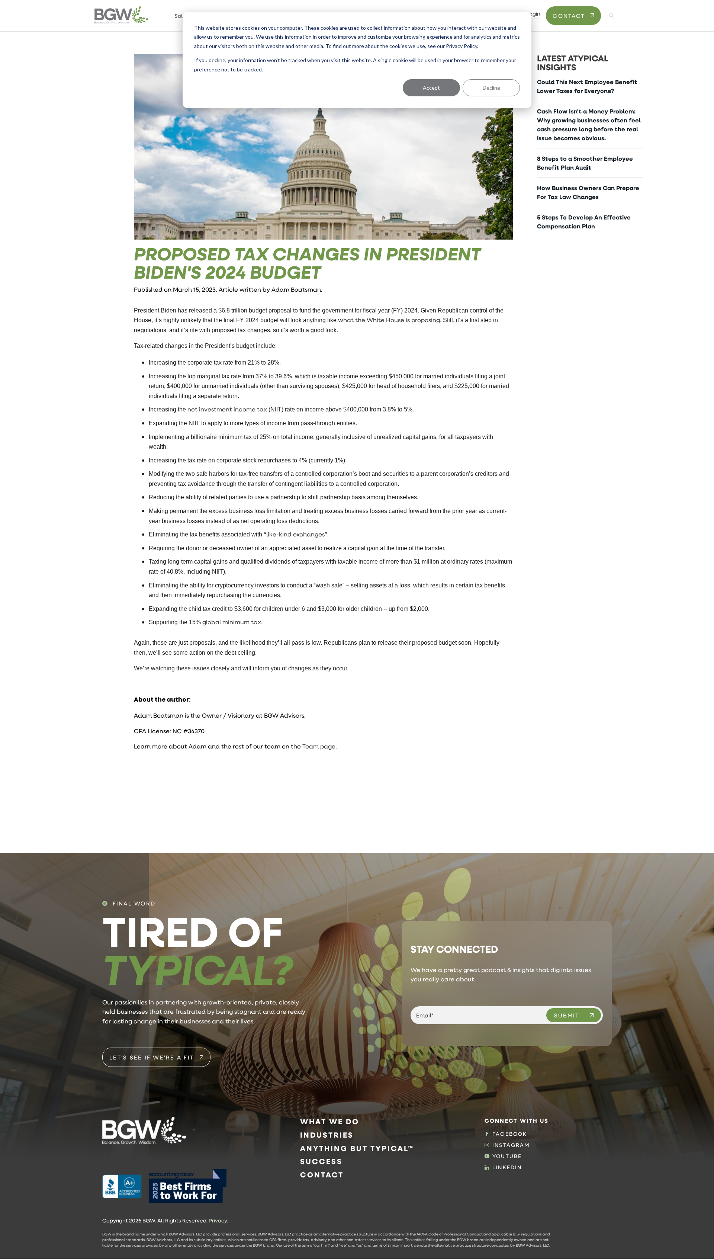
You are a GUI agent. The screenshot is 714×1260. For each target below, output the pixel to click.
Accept (431, 87)
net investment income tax (227, 409)
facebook (509, 1134)
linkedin (507, 1167)
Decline (491, 87)
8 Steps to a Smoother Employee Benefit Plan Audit (585, 162)
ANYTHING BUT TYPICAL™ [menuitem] (357, 1148)
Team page (318, 746)
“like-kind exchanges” (295, 534)
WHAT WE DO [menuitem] (329, 1121)
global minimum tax (231, 622)
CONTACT (569, 15)
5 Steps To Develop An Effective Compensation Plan (584, 221)
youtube (507, 1156)
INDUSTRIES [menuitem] (327, 1135)
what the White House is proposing (389, 320)
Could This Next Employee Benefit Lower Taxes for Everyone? (587, 86)
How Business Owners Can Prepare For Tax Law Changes (588, 192)
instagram (511, 1145)
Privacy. (218, 1220)
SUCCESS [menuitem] (321, 1161)
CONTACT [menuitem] (322, 1175)
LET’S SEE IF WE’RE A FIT (151, 1057)
